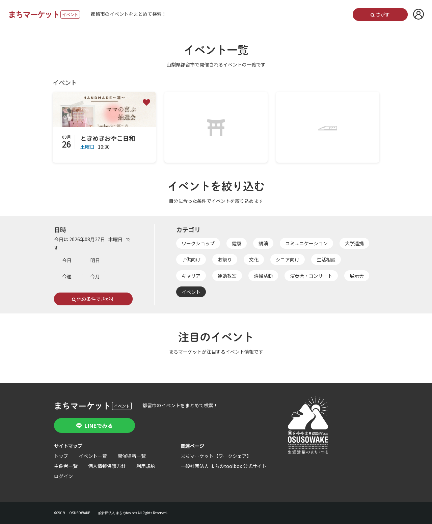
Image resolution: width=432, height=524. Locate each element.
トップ (61, 455)
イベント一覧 (93, 455)
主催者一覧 (66, 466)
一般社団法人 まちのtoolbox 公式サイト (224, 466)
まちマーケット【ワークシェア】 (216, 455)
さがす (382, 14)
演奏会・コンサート (311, 275)
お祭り (225, 259)
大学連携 (354, 243)
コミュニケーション (306, 243)
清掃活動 (263, 275)
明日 (95, 260)
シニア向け (287, 259)
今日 (67, 260)
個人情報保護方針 (107, 466)
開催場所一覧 (131, 455)
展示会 (357, 275)
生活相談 (326, 259)
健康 (236, 243)
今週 (67, 276)
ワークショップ (198, 243)
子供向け (191, 259)
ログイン (63, 476)
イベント (191, 291)
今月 (95, 276)
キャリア (191, 275)
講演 (263, 243)
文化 (254, 259)
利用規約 (145, 466)
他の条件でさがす (95, 299)
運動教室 (227, 275)
